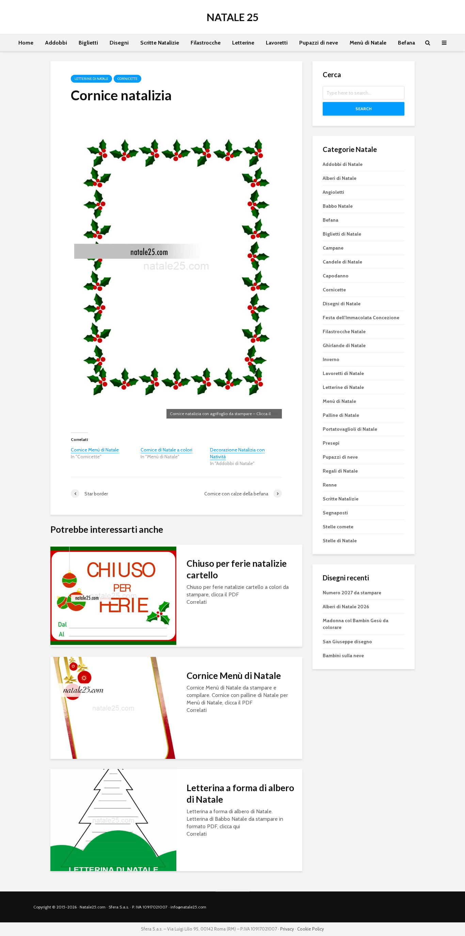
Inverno (331, 359)
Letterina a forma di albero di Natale (240, 793)
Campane (333, 248)
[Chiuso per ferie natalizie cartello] (113, 595)
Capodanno (336, 276)
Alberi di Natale (339, 178)
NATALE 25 (232, 17)
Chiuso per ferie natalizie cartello (237, 569)
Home (25, 42)
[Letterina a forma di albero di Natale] (113, 819)
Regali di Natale (340, 471)
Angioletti (333, 192)
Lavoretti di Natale (343, 373)
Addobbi (56, 42)
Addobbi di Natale (343, 164)
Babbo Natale (338, 206)
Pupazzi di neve (318, 42)
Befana (406, 42)
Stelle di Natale (340, 541)
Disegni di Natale (341, 304)
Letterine (243, 42)
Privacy (287, 929)
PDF (275, 413)
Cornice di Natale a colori (166, 450)
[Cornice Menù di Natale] (113, 707)
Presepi (331, 443)
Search (363, 108)
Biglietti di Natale (342, 234)
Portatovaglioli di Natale (350, 429)
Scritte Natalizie (159, 42)
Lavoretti (277, 42)
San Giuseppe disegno (347, 642)
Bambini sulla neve (343, 655)
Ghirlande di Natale (344, 345)
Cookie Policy (310, 929)
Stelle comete (338, 527)
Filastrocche (206, 42)
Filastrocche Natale (344, 331)
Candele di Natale (342, 262)
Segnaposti (335, 513)
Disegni (119, 42)
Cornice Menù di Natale (95, 450)
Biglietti (88, 42)
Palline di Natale (341, 415)
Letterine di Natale (91, 78)
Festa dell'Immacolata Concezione (361, 317)
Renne (330, 485)
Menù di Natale (368, 42)
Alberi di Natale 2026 (346, 606)
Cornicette (127, 78)
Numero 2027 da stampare (352, 593)
